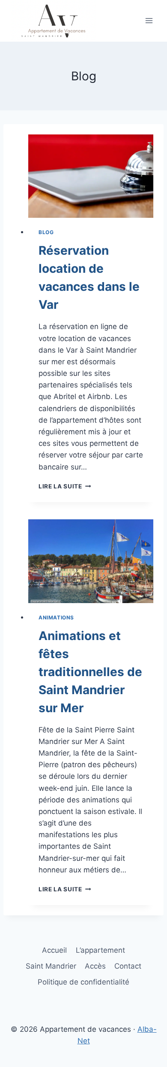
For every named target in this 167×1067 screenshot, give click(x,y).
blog (46, 232)
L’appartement (100, 950)
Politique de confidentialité (83, 982)
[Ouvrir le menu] (149, 20)
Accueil (54, 950)
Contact (127, 966)
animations (56, 617)
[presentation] (90, 176)
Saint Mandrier (51, 966)
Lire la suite (63, 486)
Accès (95, 966)
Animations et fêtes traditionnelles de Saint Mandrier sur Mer (90, 671)
